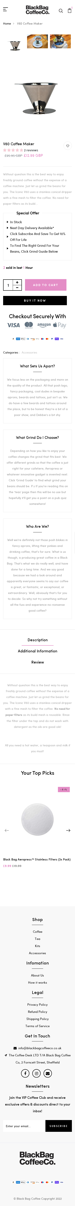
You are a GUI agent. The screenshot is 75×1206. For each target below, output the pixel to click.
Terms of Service (37, 1026)
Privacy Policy (37, 1004)
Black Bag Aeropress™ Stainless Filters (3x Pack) (37, 859)
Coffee (37, 931)
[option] (14, 46)
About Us (37, 975)
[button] (13, 150)
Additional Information (37, 651)
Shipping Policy (37, 1019)
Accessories (29, 352)
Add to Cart (45, 285)
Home (7, 23)
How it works (37, 982)
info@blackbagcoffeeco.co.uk (39, 1048)
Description (38, 640)
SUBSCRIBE (59, 1126)
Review (37, 663)
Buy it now (35, 300)
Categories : (11, 352)
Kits (37, 946)
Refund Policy (37, 1011)
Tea (37, 939)
